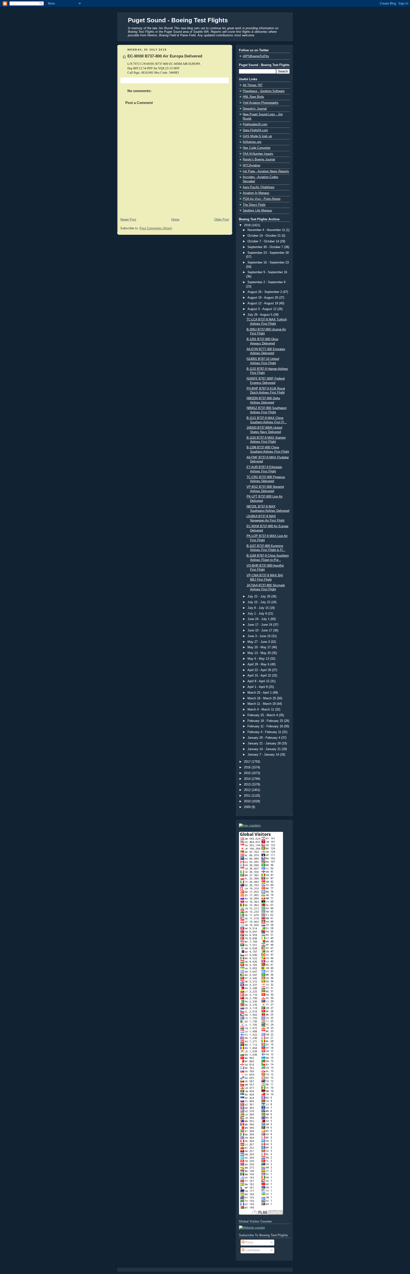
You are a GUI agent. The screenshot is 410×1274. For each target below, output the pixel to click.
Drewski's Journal (255, 108)
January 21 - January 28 (264, 743)
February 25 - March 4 (263, 715)
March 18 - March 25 (262, 698)
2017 (248, 761)
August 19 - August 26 (263, 297)
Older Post (221, 219)
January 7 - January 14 (263, 754)
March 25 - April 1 (260, 692)
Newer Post (128, 219)
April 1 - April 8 (258, 687)
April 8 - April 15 (258, 681)
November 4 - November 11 (266, 230)
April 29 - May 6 (258, 664)
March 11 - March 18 (262, 703)
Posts (248, 1242)
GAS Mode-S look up (257, 136)
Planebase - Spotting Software (263, 91)
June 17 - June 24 (260, 624)
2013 (248, 784)
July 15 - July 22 (259, 602)
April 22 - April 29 (259, 670)
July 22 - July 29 (259, 596)
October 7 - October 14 (263, 241)
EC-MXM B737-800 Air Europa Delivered (164, 56)
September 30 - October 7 (265, 247)
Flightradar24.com (255, 124)
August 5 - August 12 (262, 309)
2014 (248, 778)
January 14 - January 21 (264, 749)
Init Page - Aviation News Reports (266, 171)
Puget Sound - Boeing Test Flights (178, 20)
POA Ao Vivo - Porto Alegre (261, 199)
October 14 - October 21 (264, 235)
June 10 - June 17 (260, 630)
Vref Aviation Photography (261, 102)
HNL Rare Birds (253, 97)
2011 (248, 795)
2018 (248, 225)
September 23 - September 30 (268, 252)
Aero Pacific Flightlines (259, 187)
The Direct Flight (254, 205)
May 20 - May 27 (259, 647)
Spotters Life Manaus (257, 210)
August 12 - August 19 (263, 303)
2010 (248, 801)
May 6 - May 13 (258, 658)
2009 (248, 807)
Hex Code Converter (256, 148)
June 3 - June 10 (259, 636)
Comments (252, 1250)
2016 (248, 767)
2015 (248, 773)
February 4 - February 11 (264, 732)
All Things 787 (252, 85)
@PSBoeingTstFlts (256, 56)
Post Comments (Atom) (156, 228)
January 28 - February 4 (264, 737)
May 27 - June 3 (259, 642)
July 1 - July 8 (257, 613)
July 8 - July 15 (258, 608)
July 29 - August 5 (260, 314)
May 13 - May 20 (259, 653)
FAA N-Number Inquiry (258, 153)
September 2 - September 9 (266, 282)
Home (175, 219)
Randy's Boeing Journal (259, 159)
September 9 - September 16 (267, 272)
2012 (248, 790)
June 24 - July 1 (258, 619)
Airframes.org (252, 142)
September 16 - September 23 (268, 262)
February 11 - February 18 (265, 726)
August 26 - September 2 (265, 292)
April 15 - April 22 (259, 675)
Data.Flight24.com (255, 130)
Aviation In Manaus (256, 193)
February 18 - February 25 (265, 721)
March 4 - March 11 (261, 709)
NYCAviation (251, 165)
